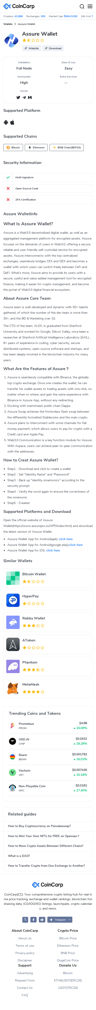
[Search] (82, 6)
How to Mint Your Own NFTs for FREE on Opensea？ (44, 836)
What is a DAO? (19, 856)
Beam (23, 755)
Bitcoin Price (68, 938)
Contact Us (25, 988)
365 (43, 16)
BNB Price (68, 953)
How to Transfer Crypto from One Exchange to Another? (46, 866)
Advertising (25, 973)
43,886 (18, 16)
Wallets (8, 24)
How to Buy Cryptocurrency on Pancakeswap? (39, 826)
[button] (31, 48)
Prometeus (26, 724)
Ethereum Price (67, 946)
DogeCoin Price (68, 960)
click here (66, 539)
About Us (24, 938)
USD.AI (24, 739)
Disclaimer (25, 960)
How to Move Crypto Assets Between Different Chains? (45, 846)
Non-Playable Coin (32, 786)
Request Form (25, 980)
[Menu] (90, 6)
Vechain (24, 770)
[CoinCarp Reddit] (42, 919)
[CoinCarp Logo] (20, 6)
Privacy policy (24, 953)
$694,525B (70, 16)
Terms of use (25, 946)
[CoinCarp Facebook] (33, 919)
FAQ (25, 995)
